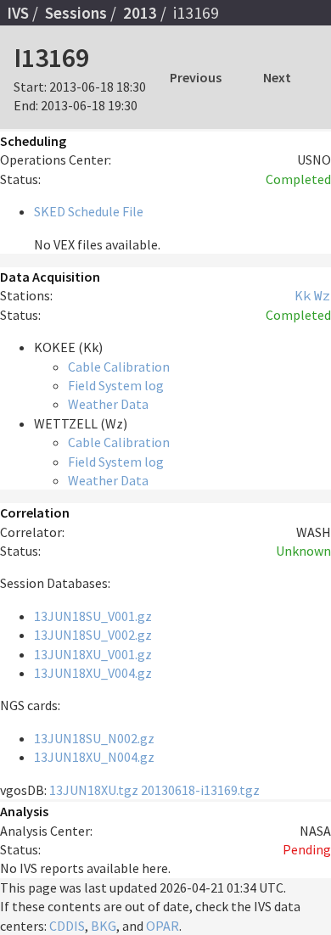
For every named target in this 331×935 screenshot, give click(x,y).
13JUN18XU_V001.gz (93, 654)
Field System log (116, 385)
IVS (18, 13)
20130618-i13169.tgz (200, 789)
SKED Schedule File (88, 211)
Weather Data (108, 403)
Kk (303, 295)
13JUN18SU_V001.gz (93, 615)
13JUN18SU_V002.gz (93, 634)
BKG (103, 925)
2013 (140, 13)
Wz (322, 295)
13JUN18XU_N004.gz (94, 756)
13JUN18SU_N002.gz (94, 738)
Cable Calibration (119, 366)
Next (277, 77)
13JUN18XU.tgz (93, 789)
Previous (196, 77)
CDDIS (67, 925)
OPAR (162, 925)
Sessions (76, 13)
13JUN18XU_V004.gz (93, 672)
